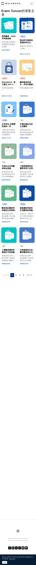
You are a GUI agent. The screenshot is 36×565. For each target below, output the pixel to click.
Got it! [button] (4, 562)
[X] (13, 548)
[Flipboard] (26, 548)
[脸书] (9, 548)
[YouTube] (23, 548)
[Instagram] (19, 548)
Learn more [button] (12, 558)
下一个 (29, 275)
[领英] (16, 548)
